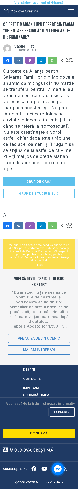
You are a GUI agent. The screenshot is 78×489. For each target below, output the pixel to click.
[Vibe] (30, 60)
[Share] (7, 60)
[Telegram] (41, 60)
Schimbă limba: (36, 395)
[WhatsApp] (52, 60)
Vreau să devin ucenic (39, 338)
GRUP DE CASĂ (39, 181)
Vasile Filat (24, 46)
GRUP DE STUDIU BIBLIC (39, 193)
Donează (39, 433)
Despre (29, 370)
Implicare (31, 388)
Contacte (32, 379)
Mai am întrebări (39, 350)
